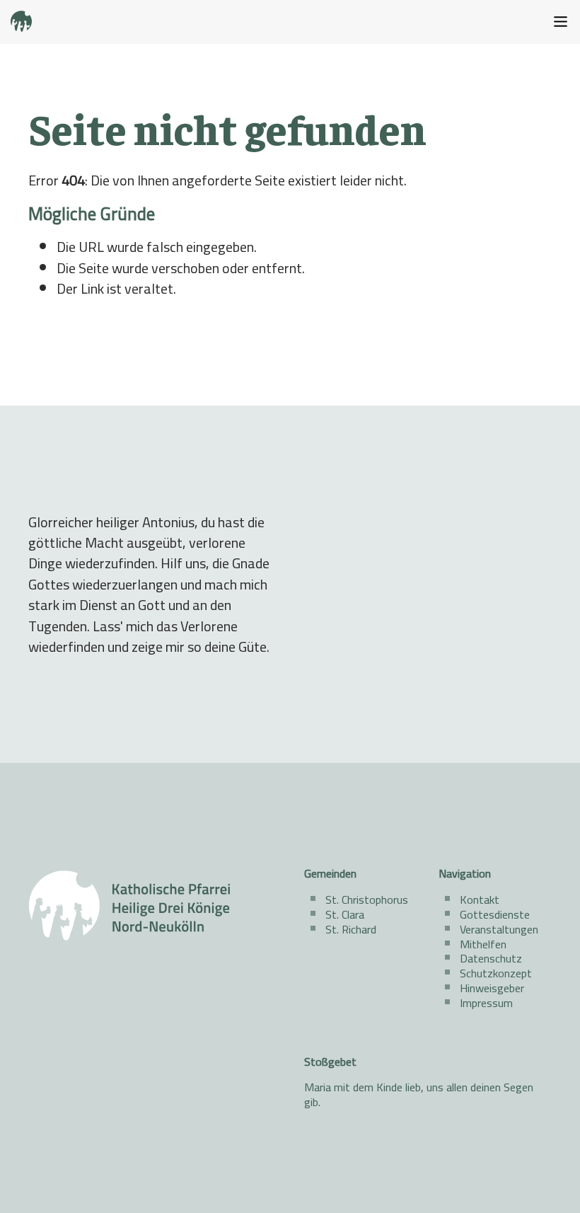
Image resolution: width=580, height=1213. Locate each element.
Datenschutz (491, 958)
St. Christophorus (366, 899)
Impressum (486, 1002)
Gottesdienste (495, 914)
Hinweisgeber (492, 988)
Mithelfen (483, 944)
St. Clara (344, 914)
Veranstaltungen (499, 929)
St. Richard (350, 929)
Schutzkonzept (496, 973)
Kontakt (479, 899)
